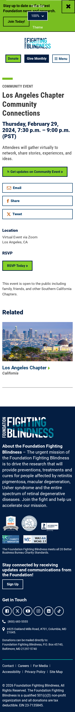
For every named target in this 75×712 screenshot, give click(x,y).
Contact (8, 666)
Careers (23, 666)
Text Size (37, 6)
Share (16, 201)
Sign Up (13, 584)
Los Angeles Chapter (24, 368)
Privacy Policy (35, 672)
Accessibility (11, 672)
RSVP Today (16, 266)
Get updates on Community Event (35, 172)
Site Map (56, 672)
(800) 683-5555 (18, 621)
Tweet (17, 214)
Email (17, 188)
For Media (40, 666)
